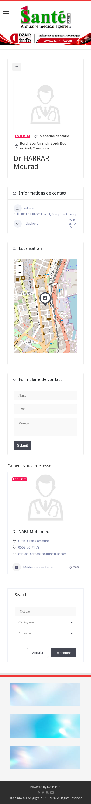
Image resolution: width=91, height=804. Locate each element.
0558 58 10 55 (72, 223)
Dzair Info (54, 787)
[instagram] (52, 792)
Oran (21, 541)
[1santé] (45, 16)
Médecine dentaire (54, 136)
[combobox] (45, 622)
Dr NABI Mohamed (30, 531)
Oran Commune (38, 541)
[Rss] (39, 792)
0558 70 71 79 (29, 547)
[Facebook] (43, 792)
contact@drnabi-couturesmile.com (42, 554)
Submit (22, 445)
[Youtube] (47, 792)
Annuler (37, 653)
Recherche (64, 653)
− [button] (19, 273)
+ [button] (19, 266)
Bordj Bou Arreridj (34, 143)
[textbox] (45, 622)
